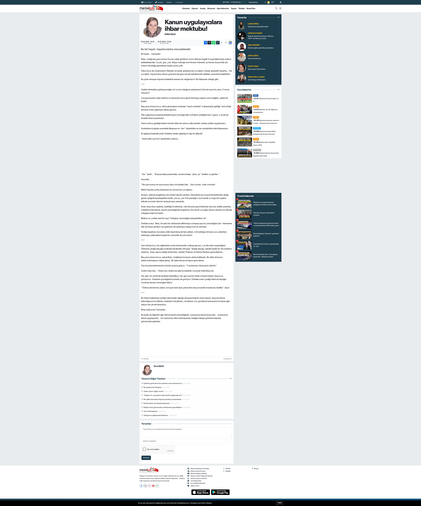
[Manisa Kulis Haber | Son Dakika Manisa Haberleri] (151, 8)
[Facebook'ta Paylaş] (205, 42)
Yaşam (233, 8)
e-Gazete (179, 2)
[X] (145, 486)
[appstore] (201, 492)
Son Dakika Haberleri (198, 483)
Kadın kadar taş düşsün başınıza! (157, 403)
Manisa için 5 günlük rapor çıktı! (264, 143)
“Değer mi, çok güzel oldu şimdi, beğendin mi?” (163, 395)
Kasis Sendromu (254, 58)
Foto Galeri (148, 2)
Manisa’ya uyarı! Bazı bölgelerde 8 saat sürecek (264, 132)
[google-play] (220, 492)
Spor (255, 95)
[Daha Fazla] (218, 42)
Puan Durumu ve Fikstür (199, 478)
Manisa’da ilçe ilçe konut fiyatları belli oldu (266, 154)
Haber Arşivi (195, 486)
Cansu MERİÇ (253, 24)
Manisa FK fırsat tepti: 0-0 (266, 100)
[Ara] (276, 8)
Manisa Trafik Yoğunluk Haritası (202, 476)
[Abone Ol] (230, 42)
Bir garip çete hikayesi (153, 387)
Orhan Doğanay (255, 33)
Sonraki (226, 359)
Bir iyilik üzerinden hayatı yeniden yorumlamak (162, 399)
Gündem (186, 8)
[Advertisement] (186, 156)
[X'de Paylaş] (209, 42)
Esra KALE (170, 34)
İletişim (228, 468)
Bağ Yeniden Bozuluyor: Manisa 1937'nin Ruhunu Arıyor (260, 37)
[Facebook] (141, 486)
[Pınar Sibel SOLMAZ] (241, 78)
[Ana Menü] (280, 8)
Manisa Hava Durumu (198, 471)
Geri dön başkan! (151, 411)
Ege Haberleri (223, 8)
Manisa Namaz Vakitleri (199, 473)
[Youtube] (153, 486)
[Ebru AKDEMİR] (241, 46)
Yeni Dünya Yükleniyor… (257, 80)
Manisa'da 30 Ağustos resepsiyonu (265, 111)
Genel (256, 106)
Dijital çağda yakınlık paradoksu (261, 48)
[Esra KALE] (151, 27)
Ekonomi (211, 8)
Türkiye (241, 8)
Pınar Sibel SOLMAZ (256, 77)
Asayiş (202, 8)
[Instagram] (149, 486)
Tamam (279, 502)
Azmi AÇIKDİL (253, 56)
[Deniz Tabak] (241, 68)
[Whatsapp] (157, 486)
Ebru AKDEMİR (254, 45)
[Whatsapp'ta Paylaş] (213, 42)
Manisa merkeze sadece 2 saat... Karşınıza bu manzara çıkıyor (266, 122)
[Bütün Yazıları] (231, 379)
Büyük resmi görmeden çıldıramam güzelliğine (163, 407)
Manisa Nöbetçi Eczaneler (200, 468)
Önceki (146, 359)
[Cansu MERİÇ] (241, 25)
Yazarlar (160, 2)
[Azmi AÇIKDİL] (241, 57)
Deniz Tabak (253, 66)
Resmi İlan (251, 8)
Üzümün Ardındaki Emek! (258, 27)
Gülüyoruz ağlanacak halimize (156, 415)
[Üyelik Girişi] (279, 2)
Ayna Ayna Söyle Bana (256, 69)
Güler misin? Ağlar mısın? (154, 391)
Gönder (146, 458)
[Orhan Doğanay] (241, 36)
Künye (256, 468)
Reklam (169, 2)
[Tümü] (278, 18)
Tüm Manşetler (196, 481)
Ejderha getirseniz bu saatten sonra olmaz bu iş (163, 383)
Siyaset (195, 8)
